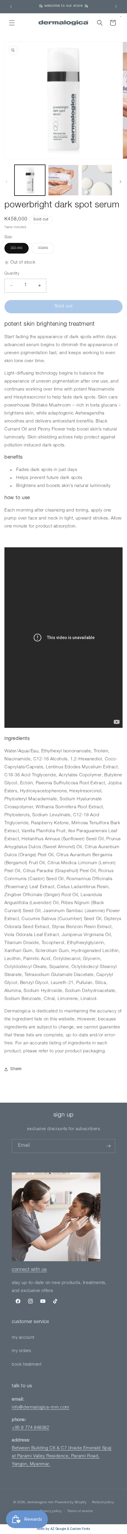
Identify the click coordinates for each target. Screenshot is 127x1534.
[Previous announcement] (10, 6)
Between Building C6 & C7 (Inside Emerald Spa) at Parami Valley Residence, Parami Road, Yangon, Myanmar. (62, 1456)
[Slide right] (120, 181)
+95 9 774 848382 (30, 1428)
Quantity (11, 274)
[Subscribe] (108, 1146)
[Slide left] (6, 181)
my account (23, 1338)
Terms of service (80, 1511)
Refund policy (103, 1502)
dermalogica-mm (40, 1502)
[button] (11, 22)
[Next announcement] (116, 6)
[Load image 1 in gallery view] (29, 180)
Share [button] (16, 1069)
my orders (21, 1351)
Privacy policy (50, 1511)
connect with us (29, 1270)
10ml (46, 250)
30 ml (20, 250)
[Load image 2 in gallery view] (63, 180)
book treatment (26, 1365)
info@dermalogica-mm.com (40, 1407)
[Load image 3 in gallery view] (97, 180)
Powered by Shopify (71, 1502)
